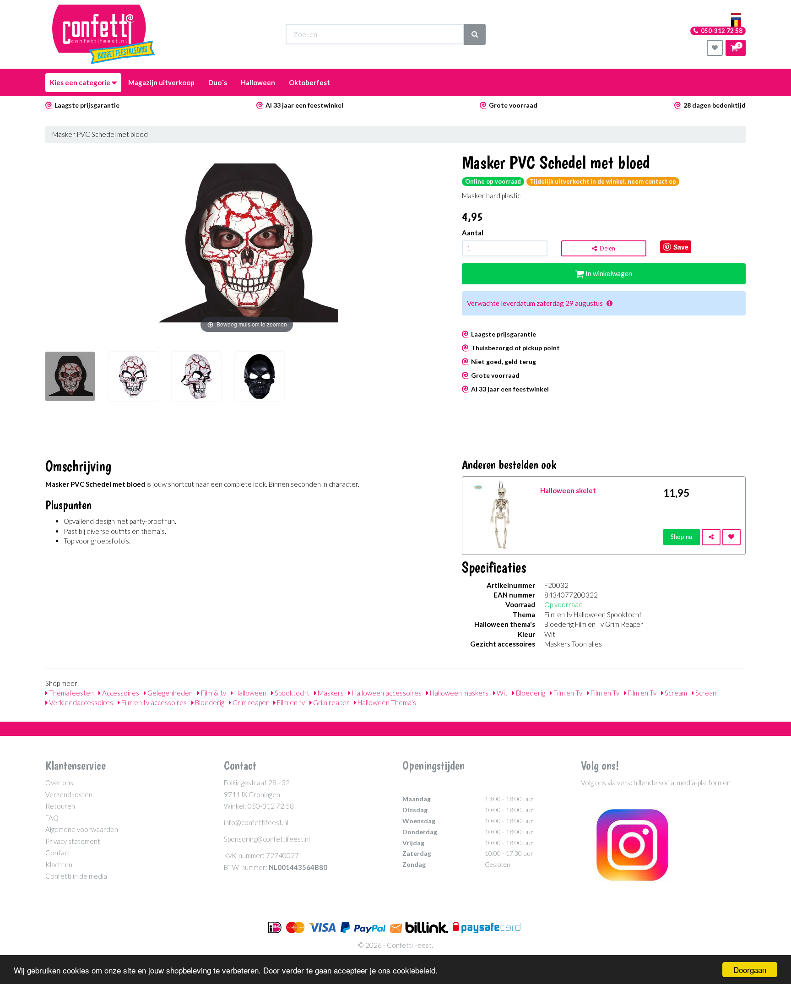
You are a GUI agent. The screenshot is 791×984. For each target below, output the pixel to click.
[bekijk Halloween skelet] (501, 515)
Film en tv (290, 702)
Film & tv (213, 693)
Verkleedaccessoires (80, 702)
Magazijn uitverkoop (161, 82)
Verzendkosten (68, 794)
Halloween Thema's (386, 702)
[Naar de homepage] (103, 34)
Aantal (472, 232)
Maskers (330, 693)
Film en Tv (567, 693)
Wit (501, 693)
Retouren (60, 806)
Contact (57, 852)
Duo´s (217, 82)
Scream (675, 693)
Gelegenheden (169, 693)
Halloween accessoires (386, 693)
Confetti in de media (76, 876)
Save (680, 246)
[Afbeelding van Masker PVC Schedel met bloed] (70, 381)
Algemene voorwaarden (81, 829)
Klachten (58, 864)
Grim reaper (250, 702)
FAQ (52, 818)
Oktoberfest (309, 82)
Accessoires (120, 693)
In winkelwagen (608, 273)
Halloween (258, 82)
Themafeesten (71, 693)
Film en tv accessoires (153, 702)
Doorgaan (749, 969)
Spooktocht (291, 693)
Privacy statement (72, 841)
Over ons (59, 782)
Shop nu (681, 536)
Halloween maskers (458, 693)
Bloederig (530, 693)
